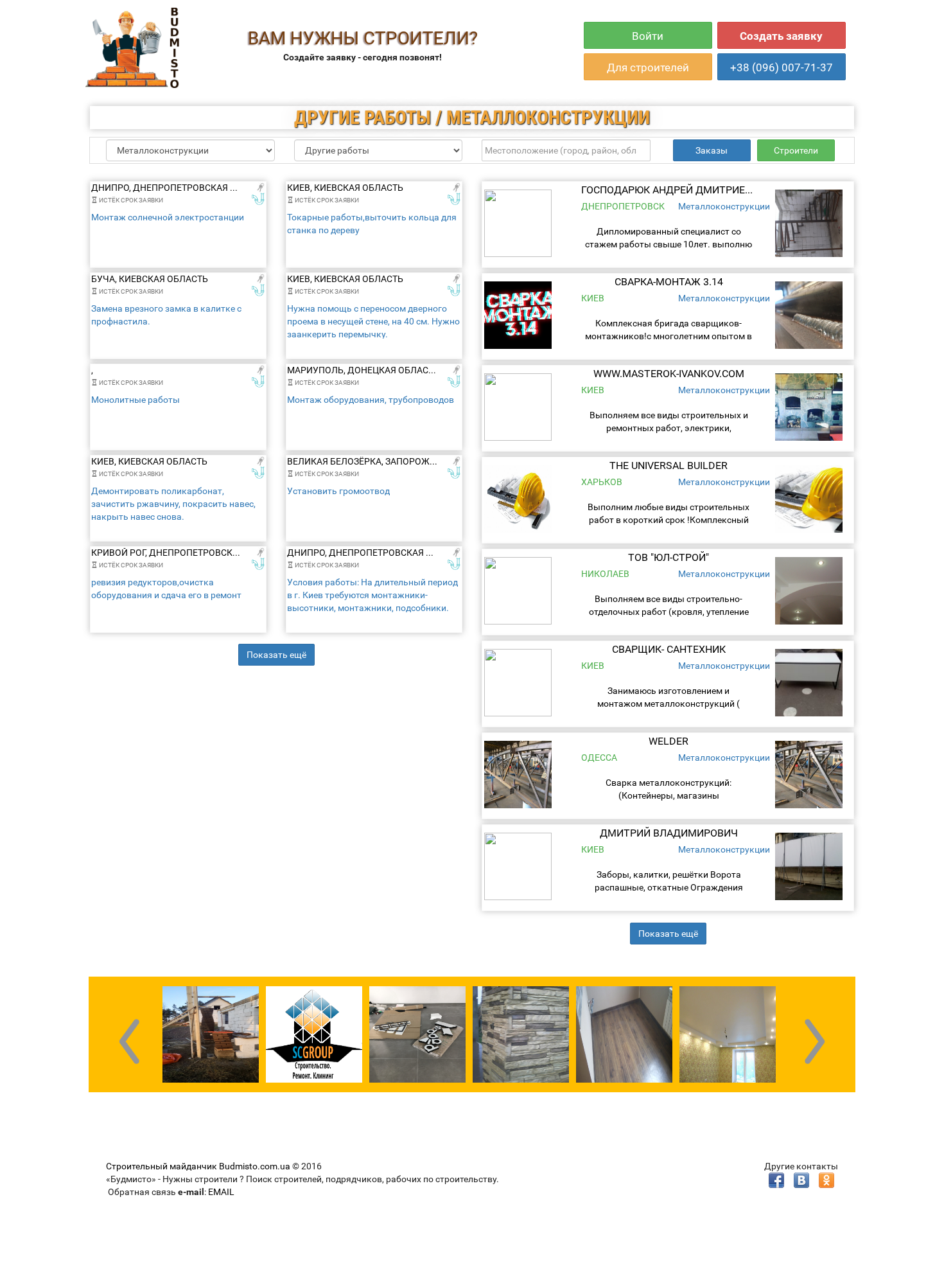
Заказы (711, 150)
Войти (647, 36)
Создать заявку (781, 36)
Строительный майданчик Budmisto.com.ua (198, 1166)
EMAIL (221, 1192)
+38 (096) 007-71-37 (781, 67)
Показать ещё (276, 655)
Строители (796, 150)
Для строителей (648, 67)
